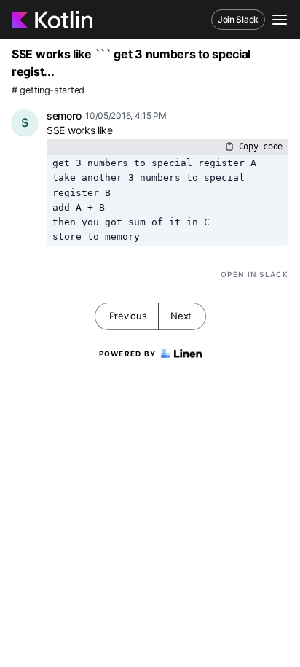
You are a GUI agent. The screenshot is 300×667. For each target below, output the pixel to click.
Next (181, 315)
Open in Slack (254, 274)
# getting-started (48, 90)
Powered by (128, 353)
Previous (128, 315)
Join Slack (238, 19)
